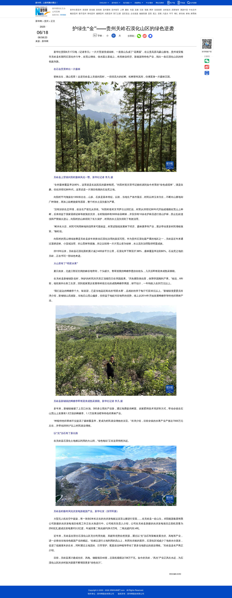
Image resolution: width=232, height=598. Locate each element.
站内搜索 (193, 2)
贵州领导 (115, 9)
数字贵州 (82, 13)
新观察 (85, 9)
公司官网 (56, 11)
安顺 (160, 13)
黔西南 (193, 13)
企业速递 (134, 13)
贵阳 (150, 13)
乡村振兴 (167, 9)
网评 (151, 9)
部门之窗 (117, 13)
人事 (122, 9)
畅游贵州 (74, 13)
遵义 (155, 13)
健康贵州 (100, 13)
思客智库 (175, 9)
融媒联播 (143, 13)
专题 (132, 9)
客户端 (172, 2)
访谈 (141, 9)
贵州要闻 (106, 9)
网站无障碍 (160, 2)
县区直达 (126, 13)
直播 (137, 9)
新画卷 (99, 9)
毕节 (171, 13)
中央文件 (192, 9)
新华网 (38, 20)
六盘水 (165, 13)
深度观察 (158, 9)
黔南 (188, 13)
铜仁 (176, 13)
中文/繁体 (149, 2)
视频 (146, 9)
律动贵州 (91, 13)
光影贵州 (108, 13)
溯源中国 (184, 9)
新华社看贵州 (75, 9)
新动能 (92, 9)
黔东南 (182, 13)
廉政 (127, 9)
